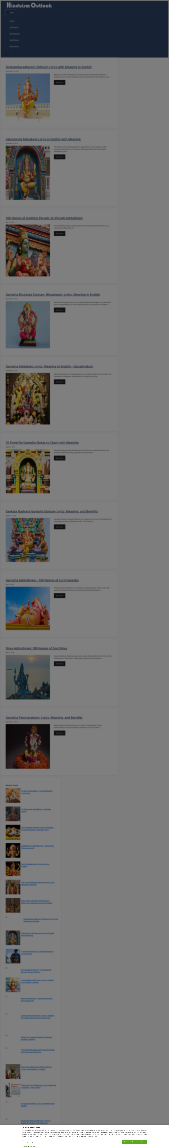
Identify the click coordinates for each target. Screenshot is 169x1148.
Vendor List (25, 1146)
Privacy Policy (33, 1146)
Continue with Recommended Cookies (134, 1142)
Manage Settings (28, 1142)
